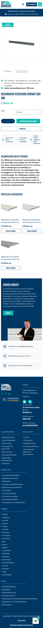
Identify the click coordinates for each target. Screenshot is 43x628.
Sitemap (21, 621)
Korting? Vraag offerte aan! (7, 24)
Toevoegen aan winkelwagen (28, 121)
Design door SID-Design (21, 625)
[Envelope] (25, 402)
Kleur (3, 111)
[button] (40, 4)
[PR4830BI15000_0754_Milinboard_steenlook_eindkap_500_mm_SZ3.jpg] (21, 42)
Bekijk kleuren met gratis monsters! (21, 11)
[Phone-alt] (30, 402)
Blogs (3, 581)
